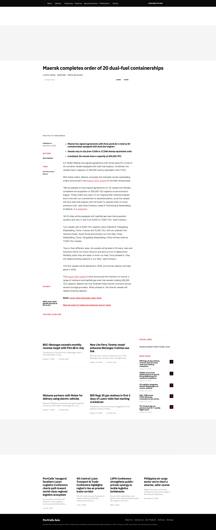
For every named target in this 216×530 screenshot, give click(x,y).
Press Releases (75, 75)
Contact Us (138, 520)
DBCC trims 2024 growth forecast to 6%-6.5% (50, 303)
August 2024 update (96, 181)
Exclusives (69, 3)
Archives (161, 520)
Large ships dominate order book (85, 298)
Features (78, 3)
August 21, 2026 (145, 369)
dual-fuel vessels (48, 171)
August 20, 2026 (146, 391)
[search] (170, 3)
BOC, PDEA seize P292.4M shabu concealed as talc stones (149, 397)
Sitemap (169, 520)
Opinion (58, 3)
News (49, 3)
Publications (104, 3)
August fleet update (76, 276)
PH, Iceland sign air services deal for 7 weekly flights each (150, 408)
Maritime (61, 75)
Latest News (49, 75)
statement (82, 209)
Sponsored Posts (91, 3)
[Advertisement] (108, 43)
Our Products (150, 520)
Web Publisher (48, 158)
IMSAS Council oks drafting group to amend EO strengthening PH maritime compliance (149, 375)
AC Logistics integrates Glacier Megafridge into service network (149, 386)
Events (115, 3)
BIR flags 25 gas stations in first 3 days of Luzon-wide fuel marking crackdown (150, 363)
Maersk (45, 174)
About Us (129, 520)
